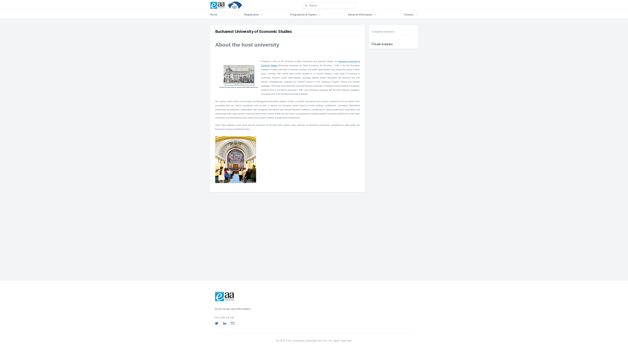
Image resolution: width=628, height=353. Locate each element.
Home (213, 14)
